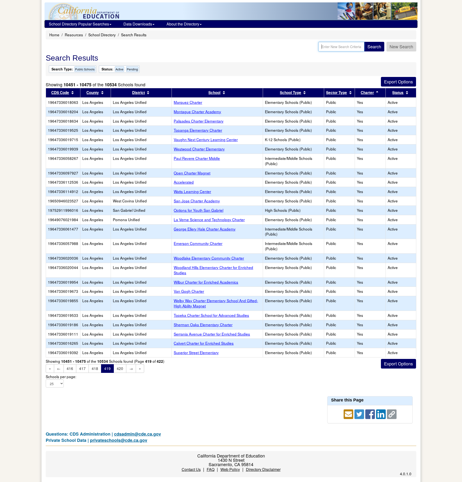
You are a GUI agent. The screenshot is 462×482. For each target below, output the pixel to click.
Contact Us (191, 469)
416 (70, 368)
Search (374, 46)
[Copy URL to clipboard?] (392, 413)
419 (107, 368)
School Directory (102, 34)
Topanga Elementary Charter (198, 130)
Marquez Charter (188, 102)
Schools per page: (61, 376)
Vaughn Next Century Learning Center (206, 139)
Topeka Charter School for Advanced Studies (211, 315)
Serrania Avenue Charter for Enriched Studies (212, 334)
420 (120, 368)
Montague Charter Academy (197, 111)
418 (95, 368)
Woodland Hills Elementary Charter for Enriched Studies (213, 270)
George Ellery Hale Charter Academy (205, 229)
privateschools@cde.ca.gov (118, 440)
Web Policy (230, 469)
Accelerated (184, 182)
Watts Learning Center (192, 191)
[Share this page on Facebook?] (370, 413)
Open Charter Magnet (192, 172)
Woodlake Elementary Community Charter (209, 258)
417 (82, 368)
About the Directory (183, 24)
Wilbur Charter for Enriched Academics (206, 282)
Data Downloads (137, 24)
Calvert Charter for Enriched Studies (204, 343)
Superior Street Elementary (196, 352)
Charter (367, 92)
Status (398, 92)
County (92, 92)
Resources (74, 34)
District (138, 92)
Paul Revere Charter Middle (197, 158)
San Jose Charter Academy (197, 200)
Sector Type (336, 92)
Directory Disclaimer (263, 469)
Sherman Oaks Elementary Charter (203, 324)
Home (54, 34)
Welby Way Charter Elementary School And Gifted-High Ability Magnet (216, 303)
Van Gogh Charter (189, 291)
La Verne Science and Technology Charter (209, 219)
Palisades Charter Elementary (199, 121)
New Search (401, 46)
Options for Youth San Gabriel (198, 210)
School (214, 92)
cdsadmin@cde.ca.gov (137, 434)
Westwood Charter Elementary (199, 148)
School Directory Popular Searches (79, 24)
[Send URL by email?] (349, 413)
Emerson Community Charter (198, 243)
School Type (290, 92)
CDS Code (60, 92)
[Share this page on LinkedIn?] (381, 413)
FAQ (210, 469)
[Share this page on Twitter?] (359, 413)
